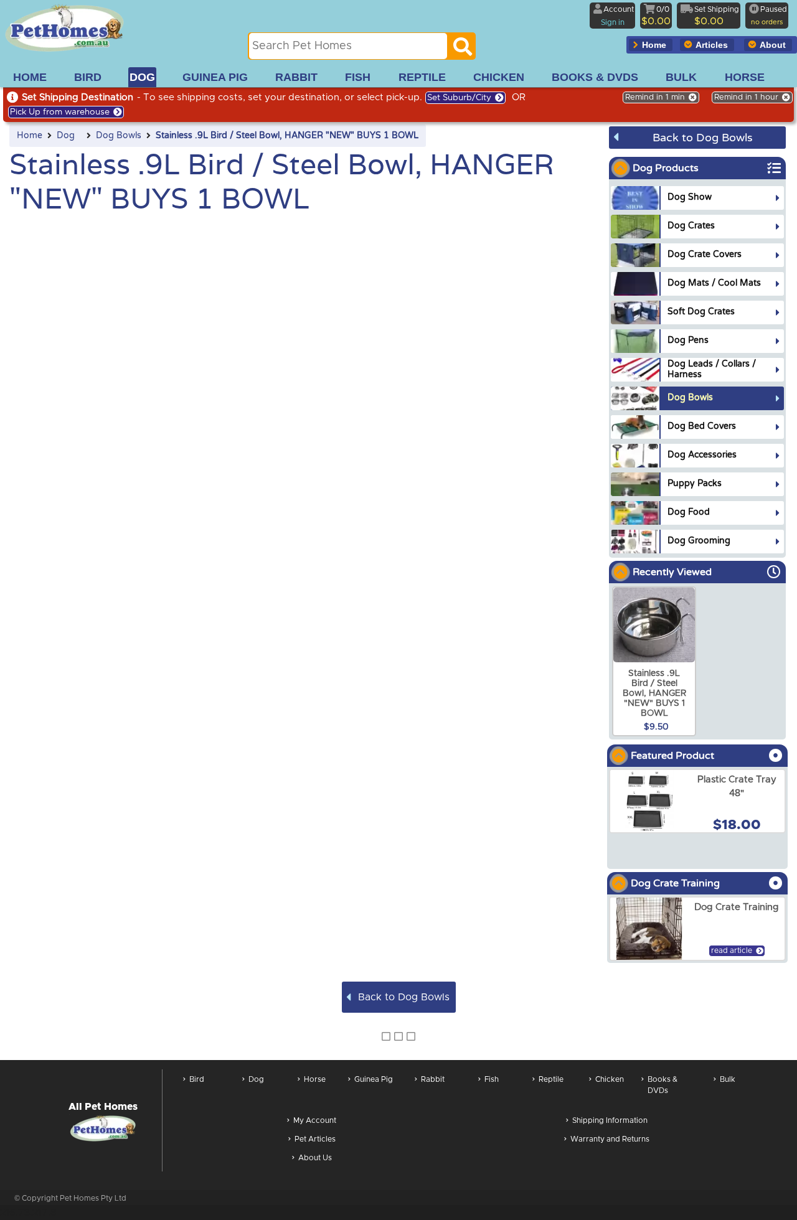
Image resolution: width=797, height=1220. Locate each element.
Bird (196, 1079)
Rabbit (433, 1079)
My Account (314, 1120)
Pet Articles (315, 1139)
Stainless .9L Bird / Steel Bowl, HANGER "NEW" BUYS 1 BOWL (287, 136)
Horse (315, 1079)
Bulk (727, 1079)
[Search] (462, 49)
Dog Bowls (118, 136)
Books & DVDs (662, 1085)
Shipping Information (610, 1120)
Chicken (609, 1079)
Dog (66, 136)
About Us (315, 1157)
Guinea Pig (373, 1079)
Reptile (551, 1079)
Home (29, 136)
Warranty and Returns (609, 1139)
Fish (491, 1079)
